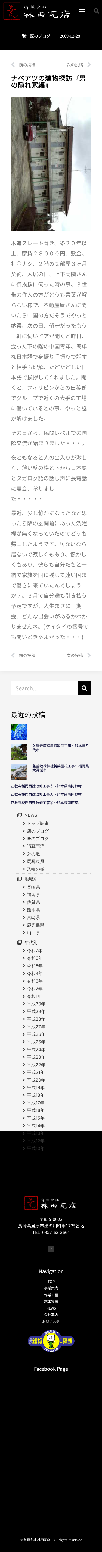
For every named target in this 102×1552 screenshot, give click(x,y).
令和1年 (34, 996)
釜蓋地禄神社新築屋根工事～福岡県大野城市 (60, 768)
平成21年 (36, 1072)
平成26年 (36, 1034)
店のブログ (38, 831)
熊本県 (33, 909)
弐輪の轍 (35, 869)
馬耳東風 (35, 861)
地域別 (31, 878)
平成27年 (36, 1026)
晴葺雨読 (35, 846)
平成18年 (36, 1095)
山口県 (33, 932)
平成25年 (36, 1042)
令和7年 (34, 950)
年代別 (31, 942)
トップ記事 (38, 823)
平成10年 (36, 1148)
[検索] (84, 688)
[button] (82, 11)
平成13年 (36, 1133)
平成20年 (36, 1080)
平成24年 (36, 1049)
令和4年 (35, 973)
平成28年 (36, 1019)
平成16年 (36, 1110)
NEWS (30, 815)
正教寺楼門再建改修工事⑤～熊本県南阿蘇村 (46, 786)
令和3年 (35, 981)
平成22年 (36, 1064)
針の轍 (33, 853)
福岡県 (33, 894)
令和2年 (35, 988)
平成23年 (36, 1057)
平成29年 (36, 1011)
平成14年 (36, 1125)
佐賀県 (33, 902)
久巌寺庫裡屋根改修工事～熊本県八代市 (60, 748)
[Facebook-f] (51, 1249)
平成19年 (36, 1087)
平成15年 (36, 1118)
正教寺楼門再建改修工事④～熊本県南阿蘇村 (46, 794)
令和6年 (35, 958)
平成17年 (35, 1102)
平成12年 (36, 1140)
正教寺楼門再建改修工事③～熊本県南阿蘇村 (46, 802)
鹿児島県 (35, 925)
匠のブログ (40, 36)
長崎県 (33, 887)
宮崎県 (33, 917)
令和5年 (35, 965)
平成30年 (36, 1003)
